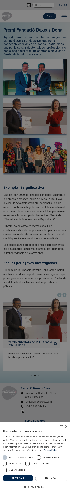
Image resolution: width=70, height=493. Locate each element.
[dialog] (35, 457)
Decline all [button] (51, 478)
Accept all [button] (18, 478)
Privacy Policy (51, 450)
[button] (35, 487)
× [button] (66, 426)
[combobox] (61, 426)
